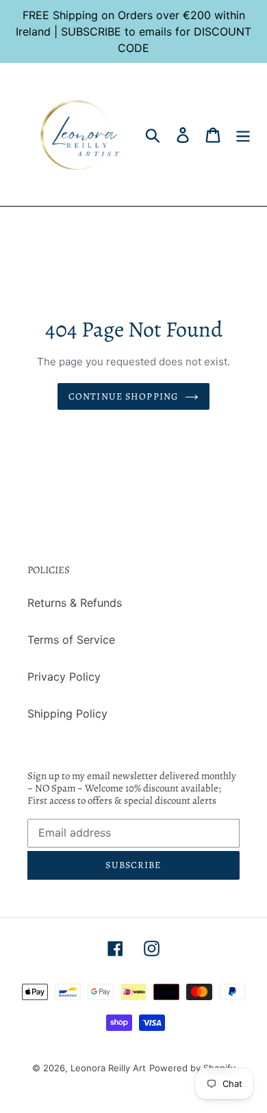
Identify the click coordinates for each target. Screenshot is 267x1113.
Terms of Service (71, 639)
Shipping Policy (67, 713)
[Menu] (243, 134)
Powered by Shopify (192, 1067)
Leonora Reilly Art (108, 1067)
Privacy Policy (64, 676)
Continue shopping (123, 396)
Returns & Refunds (74, 603)
